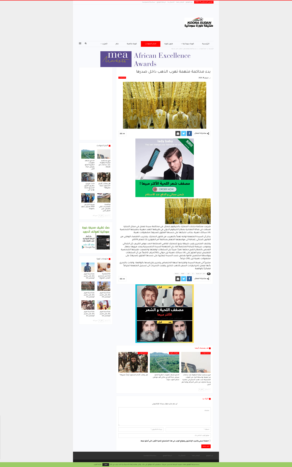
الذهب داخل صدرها (200, 273)
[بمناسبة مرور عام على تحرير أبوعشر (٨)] (88, 267)
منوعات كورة (174, 353)
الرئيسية (205, 44)
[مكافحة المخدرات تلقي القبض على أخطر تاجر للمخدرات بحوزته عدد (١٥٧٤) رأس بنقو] (104, 198)
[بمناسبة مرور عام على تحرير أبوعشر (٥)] (104, 305)
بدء (193, 273)
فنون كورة (168, 44)
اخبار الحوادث (150, 44)
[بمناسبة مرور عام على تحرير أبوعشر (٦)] (88, 286)
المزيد (104, 44)
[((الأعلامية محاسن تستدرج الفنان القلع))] (104, 267)
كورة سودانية (188, 44)
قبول (105, 464)
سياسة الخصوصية (148, 2)
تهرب (188, 273)
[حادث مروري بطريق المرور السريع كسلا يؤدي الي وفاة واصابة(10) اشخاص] (88, 177)
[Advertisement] (123, 23)
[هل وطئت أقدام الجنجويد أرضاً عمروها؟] (133, 362)
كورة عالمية (132, 44)
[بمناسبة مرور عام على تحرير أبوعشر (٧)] (104, 286)
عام (117, 44)
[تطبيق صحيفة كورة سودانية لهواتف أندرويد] (95, 238)
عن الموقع (189, 2)
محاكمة (177, 273)
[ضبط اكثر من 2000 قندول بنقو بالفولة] (88, 198)
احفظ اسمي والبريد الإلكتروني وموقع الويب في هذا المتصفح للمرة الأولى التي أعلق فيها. (174, 441)
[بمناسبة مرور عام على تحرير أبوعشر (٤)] (88, 305)
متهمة (182, 273)
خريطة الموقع (161, 2)
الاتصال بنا (171, 2)
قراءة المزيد (97, 464)
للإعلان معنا (180, 2)
